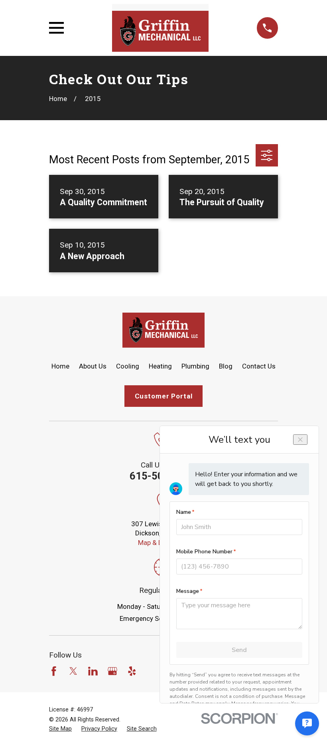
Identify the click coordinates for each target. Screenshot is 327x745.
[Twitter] (73, 671)
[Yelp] (132, 671)
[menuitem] (60, 729)
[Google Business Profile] (112, 671)
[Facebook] (54, 671)
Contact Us (259, 366)
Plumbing (195, 366)
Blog (225, 366)
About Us (92, 366)
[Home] (160, 28)
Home (60, 366)
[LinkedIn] (93, 671)
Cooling (127, 366)
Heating (160, 366)
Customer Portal (164, 396)
